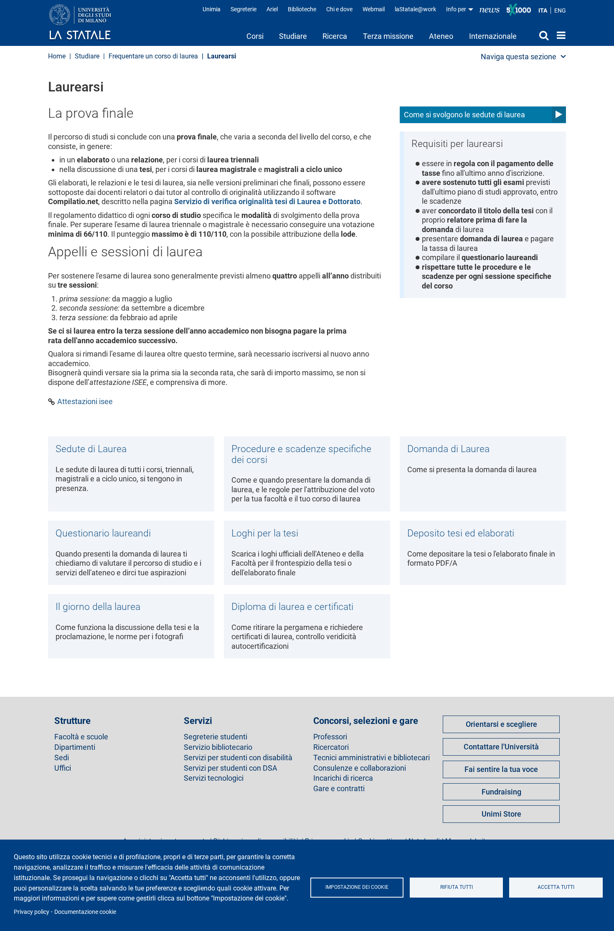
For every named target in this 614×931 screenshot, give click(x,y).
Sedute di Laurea (91, 449)
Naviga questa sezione (518, 56)
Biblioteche (302, 9)
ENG (560, 10)
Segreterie (243, 9)
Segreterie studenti (215, 737)
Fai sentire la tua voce (501, 769)
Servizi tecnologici (214, 778)
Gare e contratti (339, 788)
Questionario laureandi (103, 533)
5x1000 (519, 9)
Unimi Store (501, 814)
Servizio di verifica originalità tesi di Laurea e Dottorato (267, 201)
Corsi (255, 36)
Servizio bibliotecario (218, 747)
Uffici (62, 768)
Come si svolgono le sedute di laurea (464, 114)
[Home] (88, 22)
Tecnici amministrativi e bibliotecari (371, 758)
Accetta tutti (556, 887)
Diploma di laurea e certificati (292, 606)
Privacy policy (31, 911)
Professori (330, 737)
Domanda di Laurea (448, 449)
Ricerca (334, 36)
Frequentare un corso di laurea (153, 56)
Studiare (293, 36)
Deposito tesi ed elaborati (460, 533)
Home (559, 35)
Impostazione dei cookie (356, 887)
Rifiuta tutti (456, 887)
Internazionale (493, 36)
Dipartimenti (74, 747)
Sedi (61, 758)
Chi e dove (339, 9)
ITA (542, 10)
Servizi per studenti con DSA (230, 768)
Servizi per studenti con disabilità (238, 758)
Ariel (272, 9)
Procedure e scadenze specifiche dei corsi (301, 454)
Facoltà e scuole (81, 737)
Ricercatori (331, 747)
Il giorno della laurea (98, 606)
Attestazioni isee (85, 401)
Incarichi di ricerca (343, 778)
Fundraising (501, 791)
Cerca (536, 35)
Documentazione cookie (85, 911)
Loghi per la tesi (264, 533)
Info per (456, 9)
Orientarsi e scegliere (501, 724)
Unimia (212, 9)
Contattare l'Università (501, 746)
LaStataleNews (489, 9)
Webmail (374, 9)
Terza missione (388, 36)
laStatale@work (415, 9)
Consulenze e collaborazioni (359, 768)
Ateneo (441, 36)
